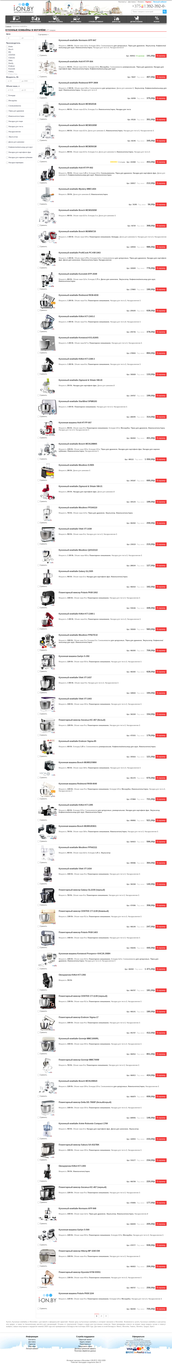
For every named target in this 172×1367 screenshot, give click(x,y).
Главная (8, 26)
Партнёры (32, 1346)
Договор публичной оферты (85, 1349)
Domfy (11, 63)
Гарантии (32, 1344)
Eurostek (12, 69)
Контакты (122, 2)
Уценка (148, 2)
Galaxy (11, 72)
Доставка (132, 2)
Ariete (10, 47)
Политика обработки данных (85, 1351)
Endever (12, 66)
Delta (10, 60)
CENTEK (12, 55)
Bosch (11, 49)
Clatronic (12, 58)
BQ (10, 52)
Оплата (140, 2)
